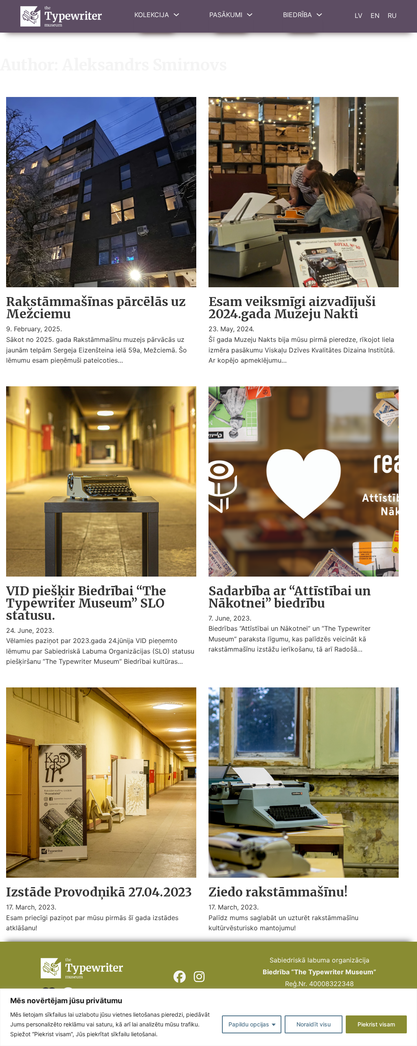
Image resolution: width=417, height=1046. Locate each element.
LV (358, 15)
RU (392, 15)
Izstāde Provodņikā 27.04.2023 (99, 892)
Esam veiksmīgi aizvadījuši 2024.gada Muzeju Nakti (292, 308)
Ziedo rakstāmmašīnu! (277, 892)
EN (375, 15)
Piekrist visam (376, 1024)
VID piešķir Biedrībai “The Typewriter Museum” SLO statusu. (86, 603)
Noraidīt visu (313, 1024)
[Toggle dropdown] (176, 14)
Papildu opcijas (248, 1024)
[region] (208, 1017)
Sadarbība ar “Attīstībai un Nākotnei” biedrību (289, 597)
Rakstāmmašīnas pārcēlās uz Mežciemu (96, 308)
